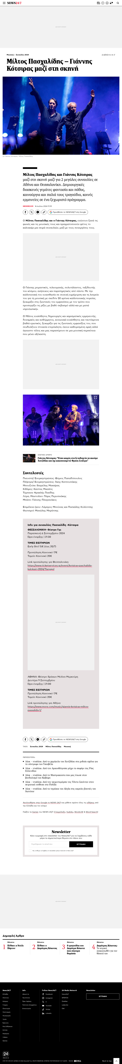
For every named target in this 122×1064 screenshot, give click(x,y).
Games (35, 812)
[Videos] (102, 3)
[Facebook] (25, 212)
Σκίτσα (5, 1030)
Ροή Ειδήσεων (8, 1026)
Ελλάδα (5, 994)
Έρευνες (6, 1023)
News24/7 (65, 994)
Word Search (92, 812)
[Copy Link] (43, 212)
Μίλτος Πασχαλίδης (53, 746)
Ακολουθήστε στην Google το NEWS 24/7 (42, 803)
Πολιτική (6, 997)
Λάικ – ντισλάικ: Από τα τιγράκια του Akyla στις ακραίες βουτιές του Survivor (60, 790)
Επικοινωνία (26, 1008)
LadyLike (65, 1005)
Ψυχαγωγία (6, 1015)
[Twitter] (31, 212)
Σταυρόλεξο (59, 812)
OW (63, 1008)
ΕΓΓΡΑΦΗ (103, 996)
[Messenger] (37, 212)
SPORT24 (65, 997)
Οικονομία (6, 1008)
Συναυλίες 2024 (22, 55)
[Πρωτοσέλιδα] (98, 3)
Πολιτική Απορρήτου (29, 1005)
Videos (5, 1037)
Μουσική (10, 55)
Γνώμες (5, 1005)
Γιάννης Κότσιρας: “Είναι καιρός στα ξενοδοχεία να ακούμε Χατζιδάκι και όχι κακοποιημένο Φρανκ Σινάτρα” (68, 459)
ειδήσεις (90, 803)
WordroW (78, 812)
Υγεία (4, 1019)
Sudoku (69, 812)
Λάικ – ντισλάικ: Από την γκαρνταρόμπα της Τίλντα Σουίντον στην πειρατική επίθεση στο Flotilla (59, 783)
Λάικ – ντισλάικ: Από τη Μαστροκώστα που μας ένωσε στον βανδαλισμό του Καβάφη (56, 776)
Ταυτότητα (26, 997)
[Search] (117, 3)
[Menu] (4, 3)
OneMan (65, 1001)
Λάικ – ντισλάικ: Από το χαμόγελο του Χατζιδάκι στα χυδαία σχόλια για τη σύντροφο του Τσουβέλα (61, 763)
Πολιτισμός (6, 1012)
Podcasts (6, 1033)
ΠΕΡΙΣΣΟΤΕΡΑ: (29, 757)
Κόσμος (5, 1001)
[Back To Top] (116, 1061)
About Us (25, 994)
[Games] (111, 3)
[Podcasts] (107, 3)
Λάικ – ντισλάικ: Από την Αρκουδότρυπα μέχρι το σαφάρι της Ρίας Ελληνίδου (59, 770)
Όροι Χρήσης (26, 1001)
